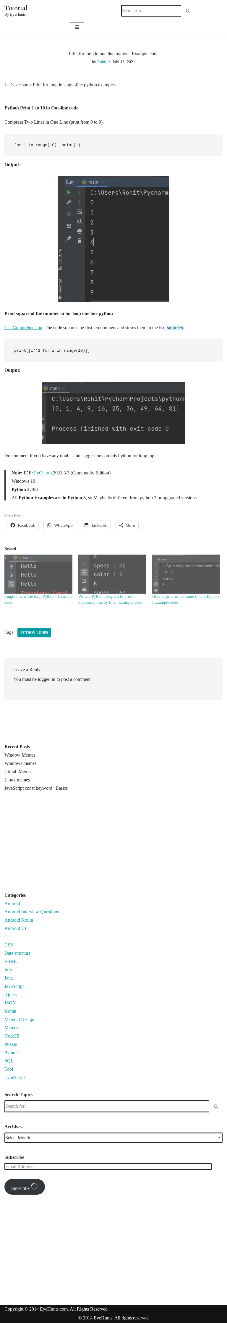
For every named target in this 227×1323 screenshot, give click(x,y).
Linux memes (17, 779)
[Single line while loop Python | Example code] (38, 574)
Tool (8, 1069)
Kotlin (10, 1011)
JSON (10, 1002)
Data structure (17, 953)
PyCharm (43, 472)
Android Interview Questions (31, 911)
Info (8, 969)
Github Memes (18, 771)
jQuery (10, 994)
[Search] (187, 11)
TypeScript (14, 1077)
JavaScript (14, 986)
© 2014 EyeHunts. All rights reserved (113, 1317)
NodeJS (11, 1035)
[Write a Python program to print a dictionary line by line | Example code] (112, 574)
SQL (9, 1060)
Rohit (101, 61)
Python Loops (34, 633)
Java (8, 977)
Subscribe (21, 1188)
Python (11, 1052)
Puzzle (10, 1044)
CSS (8, 944)
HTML (11, 961)
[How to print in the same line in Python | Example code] (186, 574)
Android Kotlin (18, 920)
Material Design (19, 1019)
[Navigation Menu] (77, 27)
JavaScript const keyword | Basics (36, 788)
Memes (11, 1027)
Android (12, 903)
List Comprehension (23, 327)
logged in (46, 679)
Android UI (15, 928)
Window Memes (19, 754)
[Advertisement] (54, 844)
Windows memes (20, 763)
